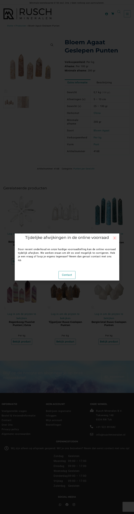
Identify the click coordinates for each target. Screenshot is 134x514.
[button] (114, 238)
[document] (67, 257)
